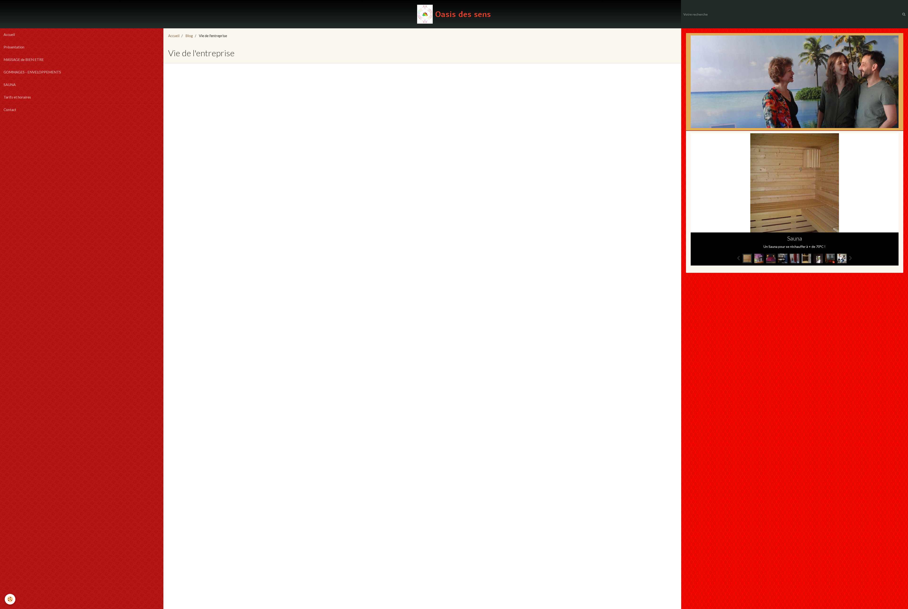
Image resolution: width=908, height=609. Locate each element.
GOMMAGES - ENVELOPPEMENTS (32, 72)
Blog (189, 36)
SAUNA (10, 84)
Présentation (14, 47)
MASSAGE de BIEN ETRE (24, 59)
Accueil (9, 34)
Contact (10, 109)
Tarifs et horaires (17, 97)
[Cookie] (10, 599)
